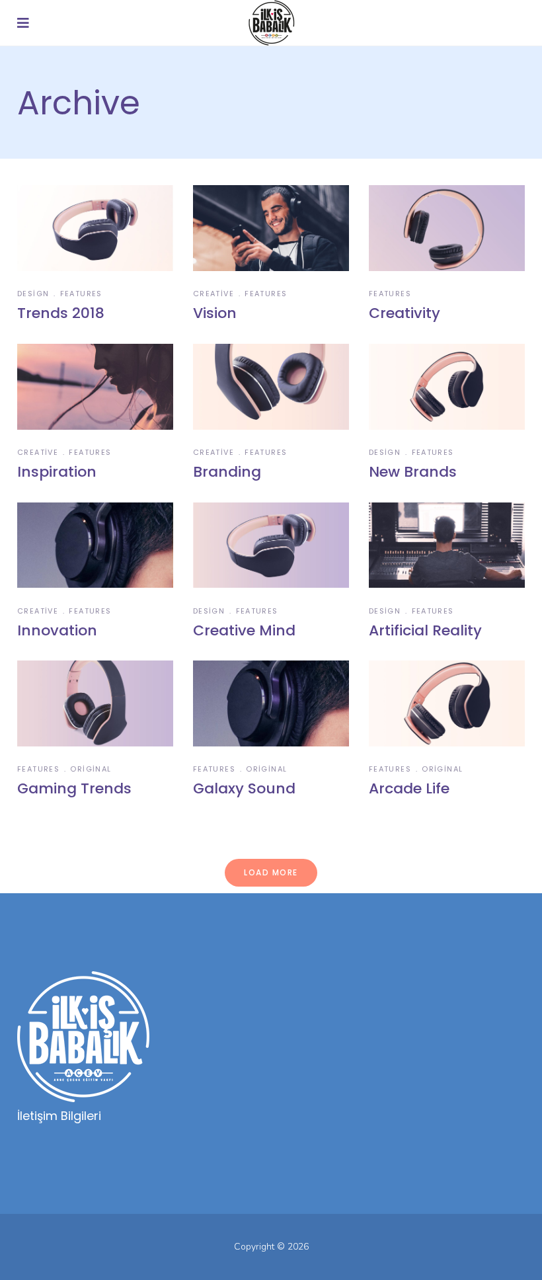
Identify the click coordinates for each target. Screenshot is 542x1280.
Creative (213, 293)
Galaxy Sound (244, 788)
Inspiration (57, 471)
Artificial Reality (425, 630)
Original (90, 769)
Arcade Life (409, 788)
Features (81, 293)
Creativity (404, 313)
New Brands (413, 471)
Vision (215, 313)
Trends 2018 (60, 313)
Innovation (57, 630)
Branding (227, 471)
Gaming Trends (74, 788)
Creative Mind (244, 630)
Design (33, 293)
